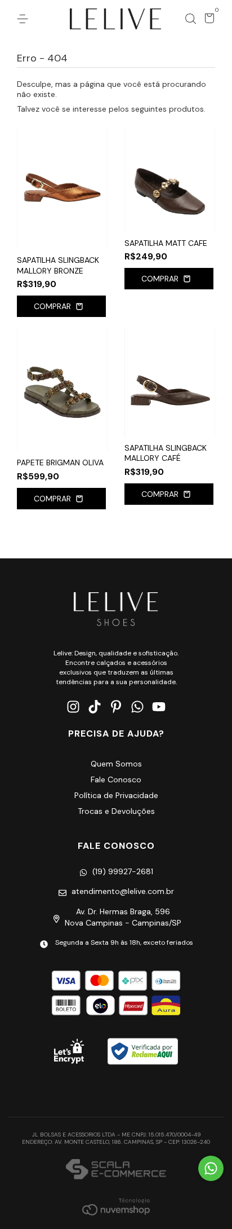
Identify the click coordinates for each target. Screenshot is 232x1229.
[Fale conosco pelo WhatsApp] (211, 1168)
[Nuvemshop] (116, 1206)
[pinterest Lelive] (116, 707)
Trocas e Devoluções (116, 811)
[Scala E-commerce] (116, 1170)
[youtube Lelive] (159, 707)
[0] (207, 20)
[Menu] (24, 19)
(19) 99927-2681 (122, 871)
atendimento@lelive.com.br (123, 891)
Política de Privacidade (116, 795)
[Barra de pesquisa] (190, 19)
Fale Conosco (116, 779)
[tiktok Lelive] (94, 707)
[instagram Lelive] (73, 707)
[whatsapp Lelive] (137, 707)
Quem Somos (116, 764)
